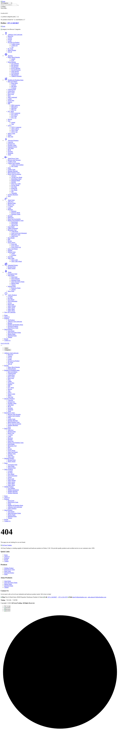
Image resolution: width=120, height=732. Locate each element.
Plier (9, 239)
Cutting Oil (14, 45)
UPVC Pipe (14, 130)
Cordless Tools (12, 161)
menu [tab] (6, 348)
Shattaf (13, 122)
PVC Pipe (14, 116)
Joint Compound (12, 97)
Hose (9, 95)
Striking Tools (12, 252)
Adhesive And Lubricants (15, 34)
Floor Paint (14, 277)
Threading (14, 193)
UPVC (10, 125)
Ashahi (13, 59)
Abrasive (13, 176)
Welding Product (9, 486)
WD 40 (10, 52)
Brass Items (14, 83)
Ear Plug (10, 298)
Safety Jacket (11, 307)
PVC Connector (15, 113)
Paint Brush (14, 222)
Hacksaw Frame (15, 214)
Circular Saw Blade (16, 177)
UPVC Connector (16, 127)
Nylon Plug (11, 100)
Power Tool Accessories (14, 174)
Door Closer (11, 92)
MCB (9, 150)
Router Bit (14, 188)
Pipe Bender (11, 238)
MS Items (14, 86)
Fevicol (10, 39)
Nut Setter (14, 187)
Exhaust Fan (11, 143)
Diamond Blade (15, 180)
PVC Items (11, 111)
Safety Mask (11, 309)
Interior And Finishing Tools (15, 220)
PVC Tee (13, 117)
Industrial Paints (15, 280)
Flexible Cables (12, 145)
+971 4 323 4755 (63, 597)
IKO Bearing (15, 65)
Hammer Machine (13, 171)
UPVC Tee (14, 132)
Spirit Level (14, 236)
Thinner (13, 285)
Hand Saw (11, 217)
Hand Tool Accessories (14, 219)
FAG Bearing (15, 63)
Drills (9, 168)
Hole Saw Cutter (16, 183)
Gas (12, 47)
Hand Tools (11, 200)
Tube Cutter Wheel (16, 261)
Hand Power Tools (13, 158)
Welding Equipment (13, 490)
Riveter (10, 241)
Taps (9, 121)
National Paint (12, 286)
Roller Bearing (12, 62)
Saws (9, 196)
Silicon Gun (14, 225)
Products (6, 318)
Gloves (10, 303)
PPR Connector (15, 105)
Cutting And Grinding (14, 163)
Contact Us (7, 340)
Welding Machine (13, 491)
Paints (9, 272)
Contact (6, 561)
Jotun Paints (11, 275)
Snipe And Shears (13, 249)
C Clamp (10, 206)
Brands (6, 339)
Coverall (10, 296)
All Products (11, 320)
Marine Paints (15, 283)
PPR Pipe (14, 108)
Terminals (10, 153)
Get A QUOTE (5, 343)
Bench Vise (11, 205)
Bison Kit (10, 36)
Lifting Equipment (13, 228)
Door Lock (11, 94)
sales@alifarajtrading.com (79, 597)
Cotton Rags (11, 91)
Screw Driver (11, 242)
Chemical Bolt (12, 89)
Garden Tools (11, 169)
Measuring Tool (12, 230)
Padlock (10, 102)
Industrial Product (13, 265)
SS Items (13, 88)
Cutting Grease (15, 44)
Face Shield (11, 299)
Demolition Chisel (16, 179)
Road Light (11, 304)
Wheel (9, 135)
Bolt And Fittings (12, 81)
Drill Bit (13, 182)
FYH (12, 60)
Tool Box (10, 256)
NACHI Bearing (16, 70)
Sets (12, 191)
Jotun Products (8, 329)
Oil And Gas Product (13, 42)
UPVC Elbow (15, 129)
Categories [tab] (7, 350)
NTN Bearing (15, 73)
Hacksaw (10, 209)
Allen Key (11, 201)
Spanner (10, 250)
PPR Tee (13, 110)
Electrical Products (13, 140)
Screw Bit (14, 244)
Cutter (9, 208)
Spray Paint (11, 291)
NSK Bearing (15, 71)
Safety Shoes (11, 310)
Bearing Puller (12, 203)
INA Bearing (14, 66)
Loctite (10, 41)
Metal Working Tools (14, 172)
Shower (10, 119)
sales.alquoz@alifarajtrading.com (97, 597)
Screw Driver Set (16, 247)
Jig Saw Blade (15, 185)
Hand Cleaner (11, 268)
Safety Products (12, 295)
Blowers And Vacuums (14, 160)
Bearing (10, 55)
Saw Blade (14, 190)
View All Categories (9, 312)
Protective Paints (15, 288)
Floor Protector (15, 278)
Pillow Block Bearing (14, 57)
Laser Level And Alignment (19, 233)
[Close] (1, 345)
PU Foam (10, 48)
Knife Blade (11, 227)
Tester (9, 154)
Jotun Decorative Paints (17, 281)
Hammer (10, 216)
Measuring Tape (15, 234)
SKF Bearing (15, 74)
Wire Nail (10, 136)
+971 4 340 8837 (52, 597)
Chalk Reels (14, 231)
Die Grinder (14, 166)
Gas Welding (11, 488)
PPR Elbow (14, 106)
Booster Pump (12, 267)
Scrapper (13, 255)
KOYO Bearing (15, 68)
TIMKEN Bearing (16, 76)
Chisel (13, 253)
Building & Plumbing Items (15, 80)
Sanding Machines (13, 194)
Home (6, 315)
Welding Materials (13, 493)
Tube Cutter (11, 258)
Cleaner (10, 37)
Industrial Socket (12, 147)
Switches (10, 151)
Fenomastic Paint (12, 274)
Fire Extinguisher (12, 301)
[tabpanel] (60, 423)
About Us (7, 317)
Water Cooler (11, 133)
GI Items (13, 84)
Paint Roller (14, 223)
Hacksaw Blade (15, 212)
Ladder (10, 99)
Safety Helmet (12, 306)
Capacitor (10, 142)
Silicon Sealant (12, 50)
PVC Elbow (14, 114)
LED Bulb (11, 148)
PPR (9, 103)
